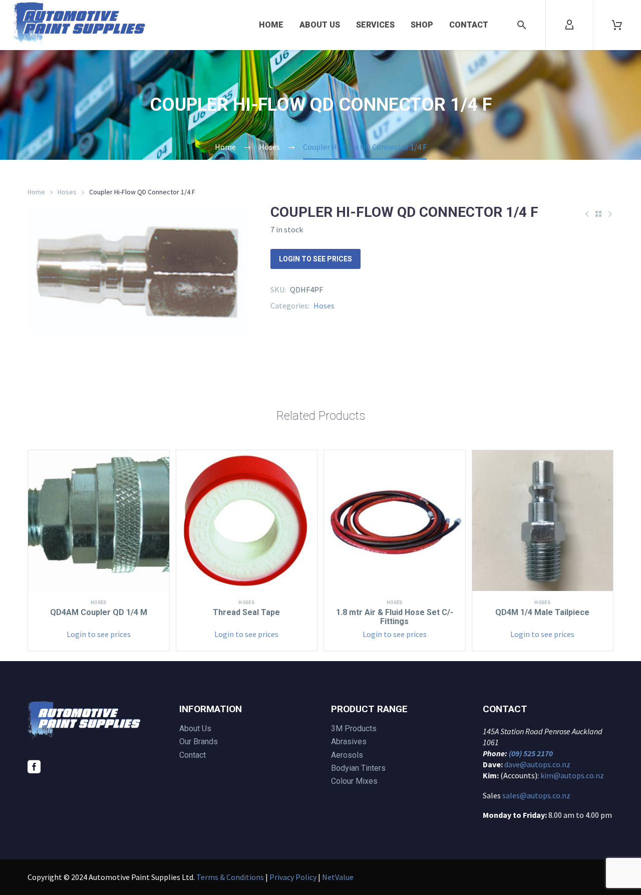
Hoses (67, 191)
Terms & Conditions (230, 877)
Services (375, 25)
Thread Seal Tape (246, 612)
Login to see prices (315, 259)
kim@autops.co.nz (572, 775)
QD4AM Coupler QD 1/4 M (98, 612)
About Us (319, 25)
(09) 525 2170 (531, 753)
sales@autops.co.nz (536, 795)
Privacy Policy (292, 877)
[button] (522, 25)
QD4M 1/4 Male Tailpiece (542, 612)
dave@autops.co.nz (537, 764)
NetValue (338, 877)
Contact (468, 25)
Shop (422, 25)
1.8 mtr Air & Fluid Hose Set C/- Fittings (394, 617)
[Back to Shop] (598, 214)
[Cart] (617, 25)
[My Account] (569, 25)
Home (271, 25)
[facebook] (34, 766)
